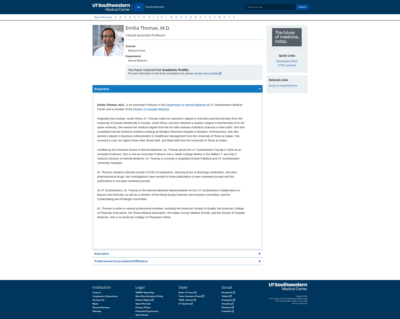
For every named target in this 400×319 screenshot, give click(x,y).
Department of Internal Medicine (186, 104)
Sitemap (96, 311)
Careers (96, 292)
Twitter (225, 296)
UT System (184, 303)
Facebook (227, 292)
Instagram (227, 300)
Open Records (143, 303)
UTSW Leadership (287, 65)
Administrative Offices (287, 61)
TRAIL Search (185, 300)
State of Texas (186, 292)
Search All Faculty (103, 17)
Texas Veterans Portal (189, 296)
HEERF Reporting (144, 292)
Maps (95, 303)
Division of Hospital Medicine (151, 109)
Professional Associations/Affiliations (121, 261)
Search (302, 7)
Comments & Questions (105, 296)
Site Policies (142, 315)
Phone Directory (101, 307)
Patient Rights (143, 300)
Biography (101, 89)
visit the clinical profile (206, 73)
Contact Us (98, 300)
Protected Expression (146, 311)
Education (101, 253)
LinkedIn (226, 311)
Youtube (226, 303)
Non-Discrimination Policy (149, 296)
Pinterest (226, 307)
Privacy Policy (142, 307)
